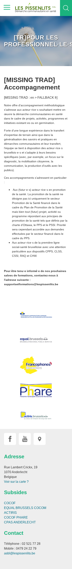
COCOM (40, 508)
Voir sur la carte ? (16, 481)
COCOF (10, 503)
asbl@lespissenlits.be (19, 553)
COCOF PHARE (16, 517)
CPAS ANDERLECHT (20, 522)
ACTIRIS (10, 512)
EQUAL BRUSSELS (18, 508)
